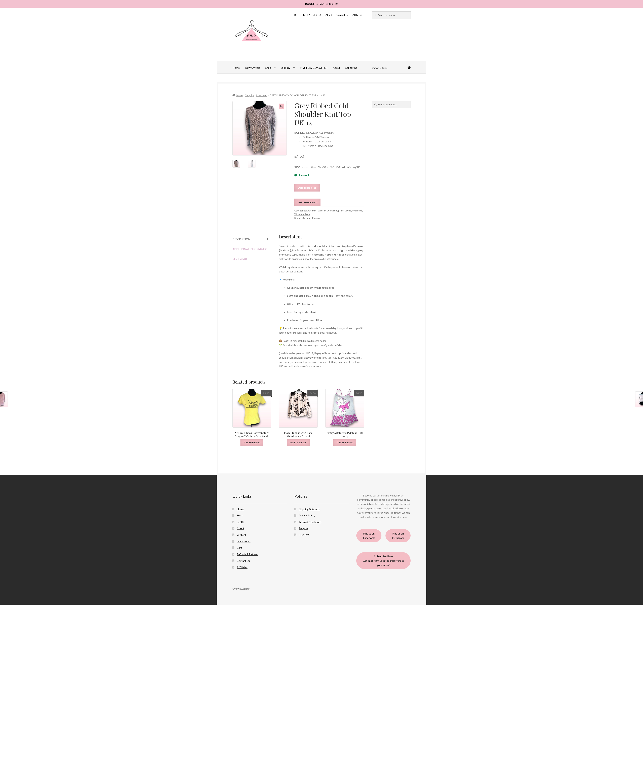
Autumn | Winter (316, 210)
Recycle (303, 528)
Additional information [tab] (251, 248)
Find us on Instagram (398, 535)
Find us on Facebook (369, 535)
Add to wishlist (307, 202)
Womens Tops (302, 214)
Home (236, 67)
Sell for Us (351, 67)
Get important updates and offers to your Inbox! (383, 561)
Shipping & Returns (309, 509)
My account (244, 541)
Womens (357, 210)
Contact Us (342, 14)
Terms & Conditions (310, 521)
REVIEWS (304, 534)
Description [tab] (241, 239)
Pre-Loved (261, 95)
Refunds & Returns (247, 554)
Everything (333, 210)
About (329, 14)
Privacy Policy (307, 515)
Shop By (285, 67)
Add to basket (307, 187)
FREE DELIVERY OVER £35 (307, 14)
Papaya (316, 218)
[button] (281, 106)
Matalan (306, 218)
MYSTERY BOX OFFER (313, 67)
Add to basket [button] (252, 442)
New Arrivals (252, 67)
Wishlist (241, 534)
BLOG (240, 521)
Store (240, 515)
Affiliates (357, 14)
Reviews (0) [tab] (239, 258)
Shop (268, 67)
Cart (239, 547)
